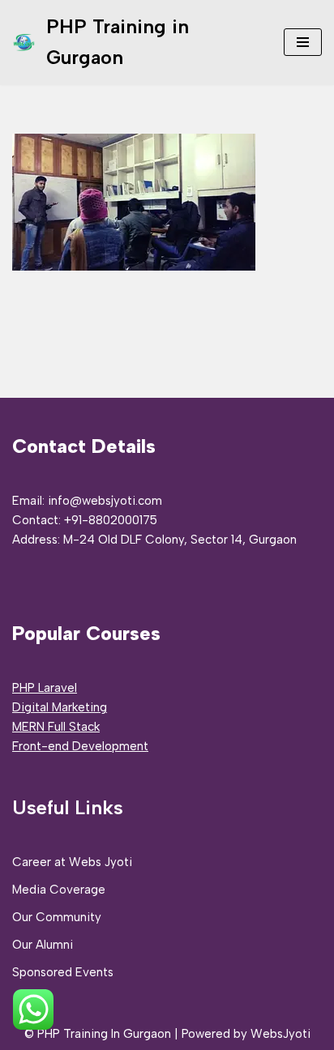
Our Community (56, 917)
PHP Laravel (44, 688)
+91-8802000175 (110, 520)
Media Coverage (58, 889)
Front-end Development (80, 746)
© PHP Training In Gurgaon (97, 1034)
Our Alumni (42, 944)
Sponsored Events (62, 972)
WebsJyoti (280, 1034)
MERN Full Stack (56, 726)
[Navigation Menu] (303, 42)
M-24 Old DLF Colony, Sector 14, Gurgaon (180, 539)
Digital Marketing (59, 707)
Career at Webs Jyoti (72, 862)
